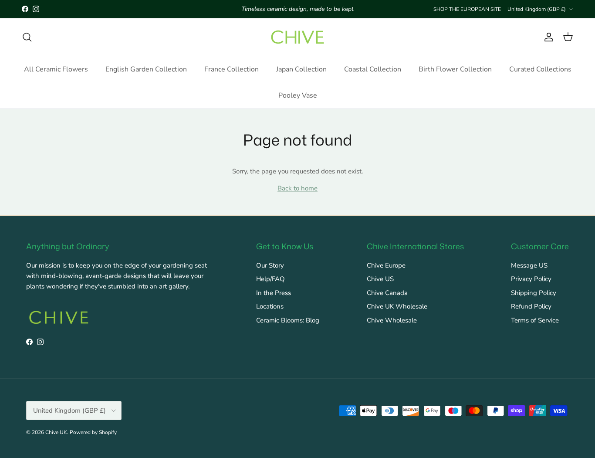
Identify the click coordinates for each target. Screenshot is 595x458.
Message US (529, 265)
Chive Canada (387, 292)
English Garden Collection (146, 69)
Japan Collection (301, 69)
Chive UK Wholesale (397, 306)
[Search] (27, 37)
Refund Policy (531, 306)
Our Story (270, 265)
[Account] (547, 37)
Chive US (380, 279)
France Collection (231, 69)
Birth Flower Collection (455, 69)
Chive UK (56, 432)
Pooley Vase (297, 95)
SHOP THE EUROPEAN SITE (467, 9)
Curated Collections (540, 69)
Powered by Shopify (93, 432)
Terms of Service (535, 320)
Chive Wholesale (392, 320)
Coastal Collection (372, 69)
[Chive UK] (297, 37)
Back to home (297, 188)
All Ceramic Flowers (56, 69)
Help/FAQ (270, 279)
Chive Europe (386, 265)
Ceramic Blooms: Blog (287, 320)
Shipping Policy (533, 292)
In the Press (273, 292)
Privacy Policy (531, 279)
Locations (270, 306)
